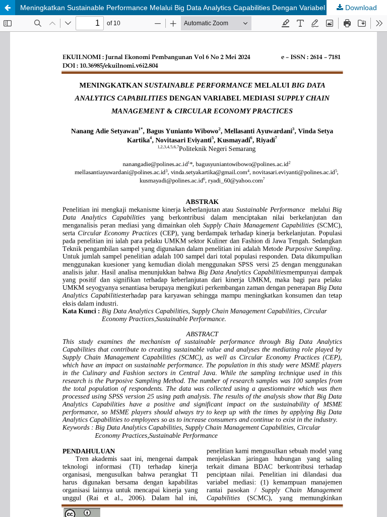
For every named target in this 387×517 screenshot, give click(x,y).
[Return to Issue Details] (7, 7)
